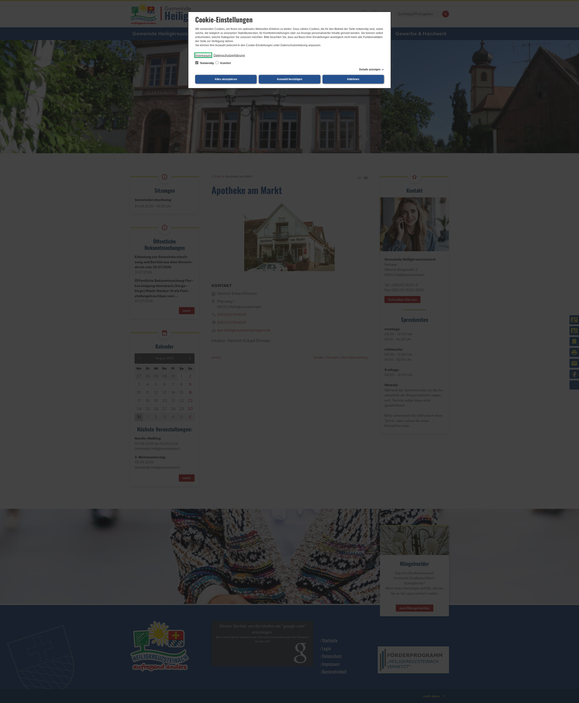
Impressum (203, 55)
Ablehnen (353, 79)
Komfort (225, 63)
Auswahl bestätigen (289, 79)
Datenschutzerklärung (229, 55)
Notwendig (206, 63)
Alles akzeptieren (226, 79)
